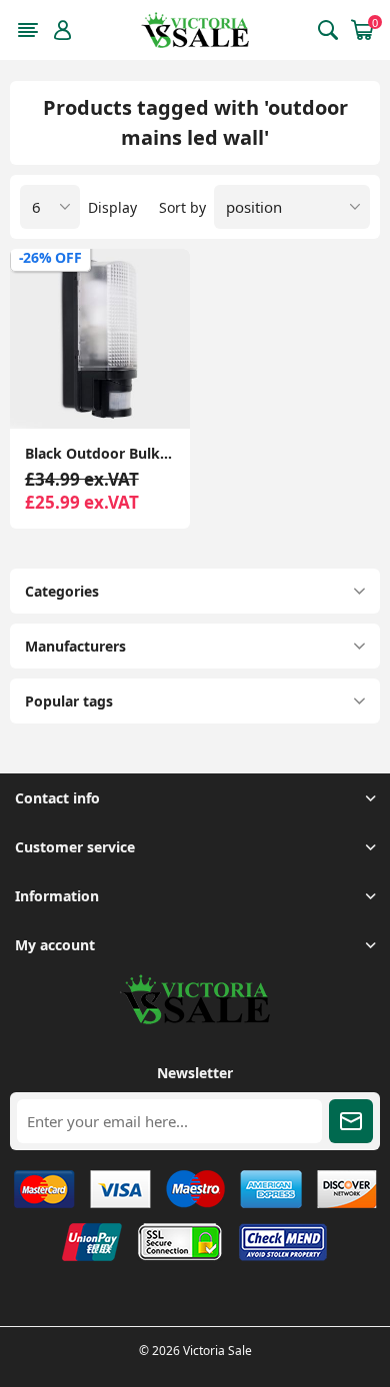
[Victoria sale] (195, 1018)
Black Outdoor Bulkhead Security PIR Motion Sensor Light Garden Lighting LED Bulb (100, 453)
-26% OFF (50, 257)
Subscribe (351, 1121)
